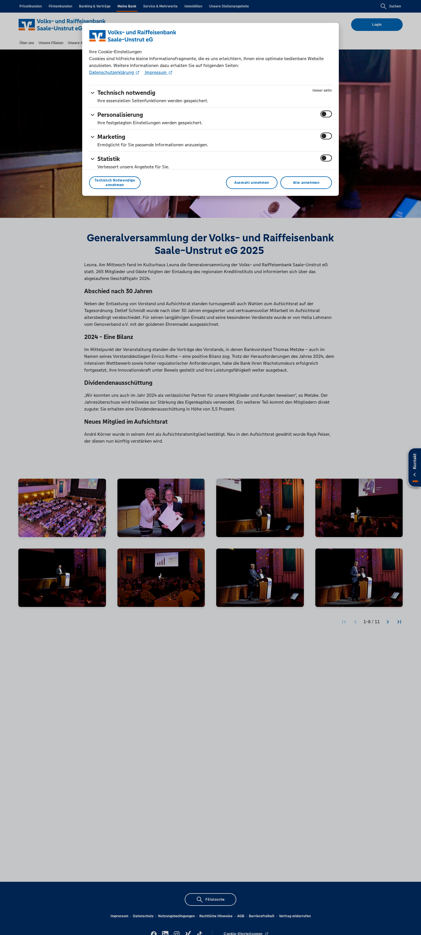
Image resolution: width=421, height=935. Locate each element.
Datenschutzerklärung (112, 72)
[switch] (326, 114)
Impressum (156, 72)
